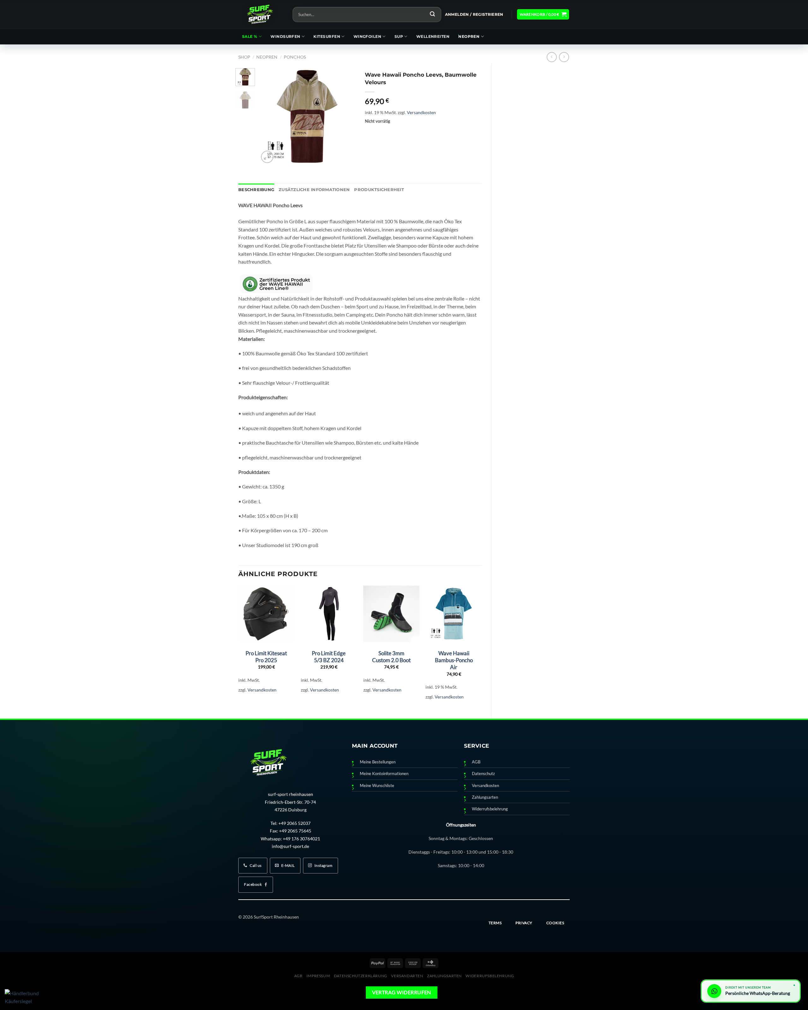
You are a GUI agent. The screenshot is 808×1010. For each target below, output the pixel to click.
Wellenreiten (432, 36)
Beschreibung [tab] (256, 189)
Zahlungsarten (485, 797)
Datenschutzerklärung (360, 975)
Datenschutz (483, 773)
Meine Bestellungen (377, 762)
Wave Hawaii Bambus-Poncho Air (454, 660)
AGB (476, 762)
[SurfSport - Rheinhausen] (260, 14)
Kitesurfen (326, 36)
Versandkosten (421, 112)
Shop (244, 57)
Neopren (468, 36)
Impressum (318, 975)
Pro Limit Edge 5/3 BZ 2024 (329, 656)
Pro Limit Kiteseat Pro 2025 (266, 656)
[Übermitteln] (432, 14)
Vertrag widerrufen (401, 992)
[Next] (345, 116)
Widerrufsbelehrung (490, 809)
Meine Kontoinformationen (384, 773)
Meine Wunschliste (377, 785)
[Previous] (268, 116)
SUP (399, 36)
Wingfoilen (368, 36)
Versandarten (407, 975)
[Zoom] (267, 157)
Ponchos (295, 57)
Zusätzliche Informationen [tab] (314, 189)
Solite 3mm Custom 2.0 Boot (391, 656)
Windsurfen (285, 36)
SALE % (250, 36)
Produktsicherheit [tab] (379, 189)
